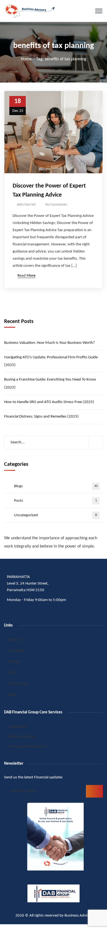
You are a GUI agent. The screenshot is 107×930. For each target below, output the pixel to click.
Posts (55, 501)
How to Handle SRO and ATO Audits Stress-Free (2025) (49, 402)
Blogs (56, 486)
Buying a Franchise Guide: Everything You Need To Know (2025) (50, 383)
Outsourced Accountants (27, 746)
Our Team (16, 651)
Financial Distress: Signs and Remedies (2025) (41, 417)
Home (26, 59)
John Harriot (26, 205)
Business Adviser (78, 916)
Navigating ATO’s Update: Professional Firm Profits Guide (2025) (51, 361)
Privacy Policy (19, 684)
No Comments (56, 205)
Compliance (17, 727)
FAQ (12, 673)
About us (15, 640)
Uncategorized (55, 515)
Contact (15, 662)
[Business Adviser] (29, 11)
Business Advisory (22, 737)
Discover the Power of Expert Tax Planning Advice (49, 190)
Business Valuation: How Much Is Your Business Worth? (49, 343)
